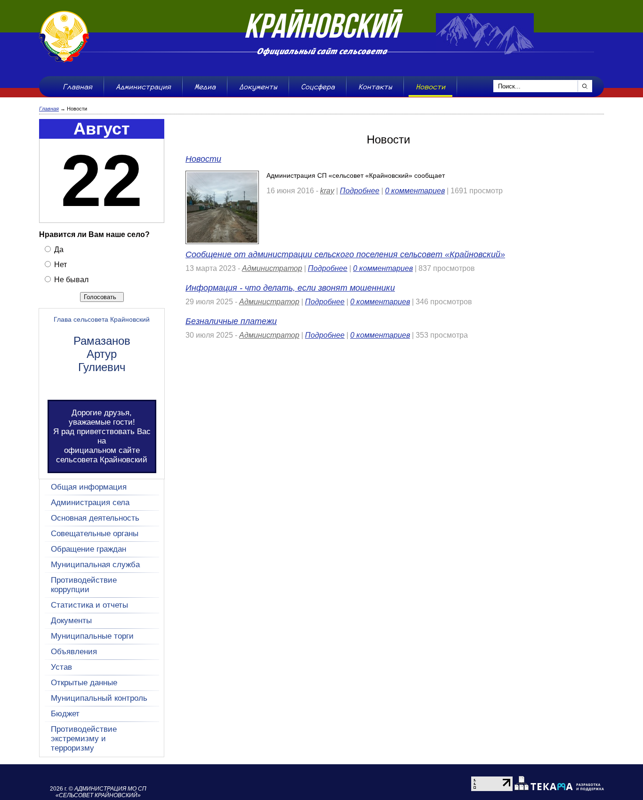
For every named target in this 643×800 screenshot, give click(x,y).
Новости (203, 159)
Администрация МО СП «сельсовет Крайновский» (101, 792)
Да (58, 249)
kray (327, 191)
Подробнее (359, 191)
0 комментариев (415, 191)
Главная (49, 108)
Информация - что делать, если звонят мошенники (290, 288)
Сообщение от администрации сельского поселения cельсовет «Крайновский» (345, 254)
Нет (59, 265)
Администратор (272, 268)
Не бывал (70, 280)
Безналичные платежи (231, 321)
